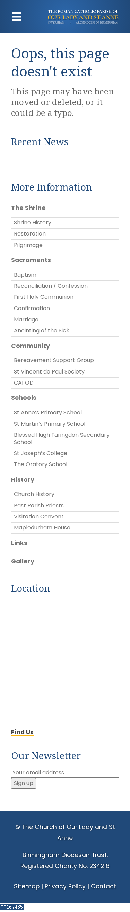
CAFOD (24, 383)
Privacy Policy (65, 886)
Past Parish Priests (39, 505)
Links (19, 543)
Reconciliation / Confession (51, 286)
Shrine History (32, 223)
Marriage (26, 319)
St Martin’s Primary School (49, 424)
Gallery (22, 561)
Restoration (30, 234)
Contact (103, 886)
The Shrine (28, 208)
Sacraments (31, 260)
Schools (23, 398)
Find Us (22, 732)
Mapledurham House (42, 528)
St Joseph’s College (40, 453)
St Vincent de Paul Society (49, 372)
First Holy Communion (43, 297)
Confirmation (32, 308)
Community (30, 346)
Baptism (25, 275)
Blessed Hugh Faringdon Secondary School (62, 438)
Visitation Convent (39, 517)
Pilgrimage (28, 245)
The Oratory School (40, 464)
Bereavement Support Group (54, 360)
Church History (34, 494)
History (22, 480)
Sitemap (27, 886)
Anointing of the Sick (41, 330)
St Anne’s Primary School (48, 412)
